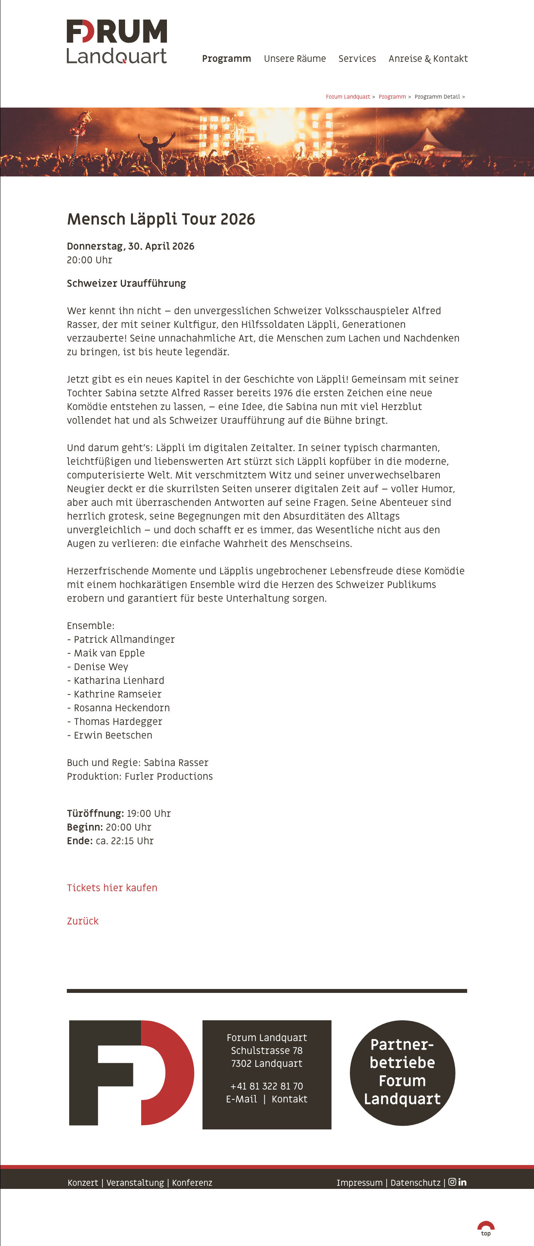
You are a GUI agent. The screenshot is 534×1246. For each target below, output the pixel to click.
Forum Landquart (348, 97)
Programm (226, 59)
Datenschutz (416, 1183)
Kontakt (290, 1099)
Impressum (360, 1183)
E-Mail (241, 1099)
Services (357, 59)
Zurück (83, 921)
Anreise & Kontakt (428, 59)
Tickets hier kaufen (112, 888)
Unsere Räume (295, 59)
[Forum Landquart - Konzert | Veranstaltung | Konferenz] (117, 60)
